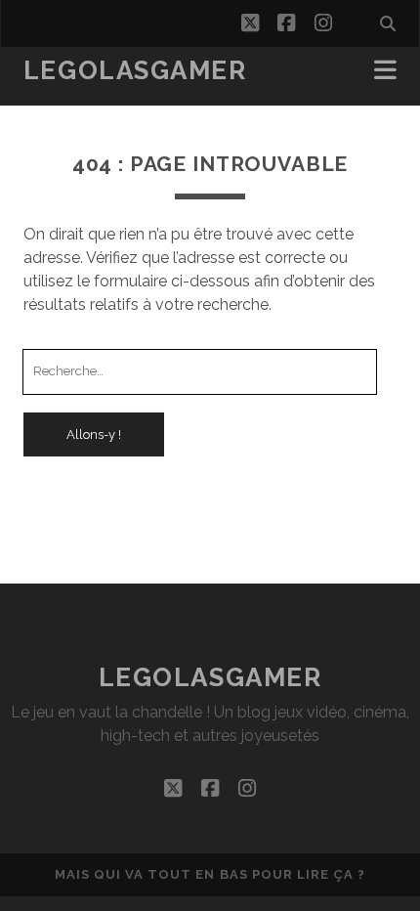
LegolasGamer (135, 70)
